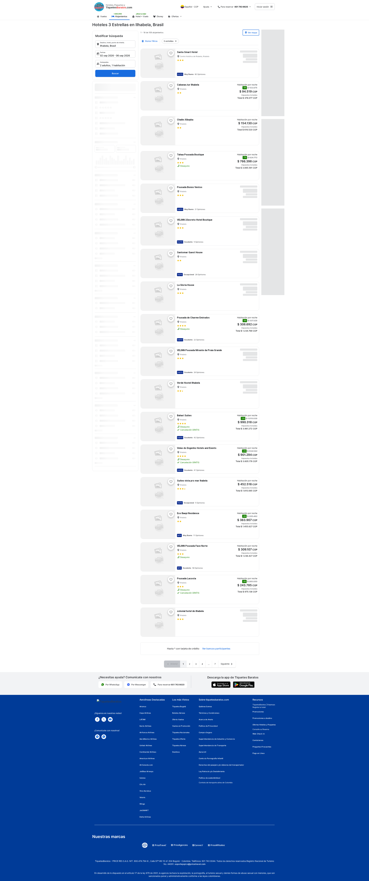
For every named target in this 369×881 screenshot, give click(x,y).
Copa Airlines (145, 713)
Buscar (115, 73)
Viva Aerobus (145, 791)
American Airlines (147, 758)
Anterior (174, 664)
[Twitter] (103, 719)
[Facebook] (97, 719)
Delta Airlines (145, 817)
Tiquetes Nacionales (181, 732)
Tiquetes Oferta (179, 739)
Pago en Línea (258, 753)
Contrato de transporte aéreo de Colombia (215, 782)
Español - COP (191, 6)
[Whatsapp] (103, 736)
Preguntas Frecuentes (262, 747)
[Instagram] (110, 719)
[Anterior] (145, 63)
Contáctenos (258, 740)
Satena (142, 778)
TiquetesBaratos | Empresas (264, 705)
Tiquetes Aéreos (179, 745)
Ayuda (206, 6)
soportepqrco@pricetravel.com (190, 864)
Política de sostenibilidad (209, 778)
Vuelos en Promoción (181, 726)
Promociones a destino (262, 718)
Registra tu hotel (259, 707)
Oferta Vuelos (178, 719)
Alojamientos (121, 16)
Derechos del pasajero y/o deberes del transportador (221, 765)
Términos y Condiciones (209, 713)
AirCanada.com (146, 765)
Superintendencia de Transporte (212, 745)
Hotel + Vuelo (142, 16)
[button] (115, 44)
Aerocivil (202, 752)
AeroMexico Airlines (148, 739)
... (209, 664)
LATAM (142, 719)
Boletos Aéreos (178, 713)
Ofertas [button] (175, 16)
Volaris (142, 797)
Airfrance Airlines (147, 732)
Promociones (258, 712)
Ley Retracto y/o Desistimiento (212, 771)
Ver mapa (252, 32)
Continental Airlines (148, 752)
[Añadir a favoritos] (171, 53)
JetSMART (144, 810)
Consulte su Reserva (261, 729)
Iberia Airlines (145, 726)
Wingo (142, 804)
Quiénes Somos (205, 706)
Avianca (143, 706)
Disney (160, 16)
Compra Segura (205, 732)
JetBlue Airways (146, 771)
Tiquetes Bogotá (179, 706)
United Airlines (146, 745)
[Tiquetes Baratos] (99, 6)
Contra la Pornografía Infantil (211, 758)
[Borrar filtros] (176, 41)
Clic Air (143, 784)
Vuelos (103, 16)
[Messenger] (97, 736)
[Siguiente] (170, 63)
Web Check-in (259, 734)
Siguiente (225, 664)
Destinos (176, 752)
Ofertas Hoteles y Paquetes (264, 725)
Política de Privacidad (208, 726)
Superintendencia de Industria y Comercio (217, 739)
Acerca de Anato (206, 719)
